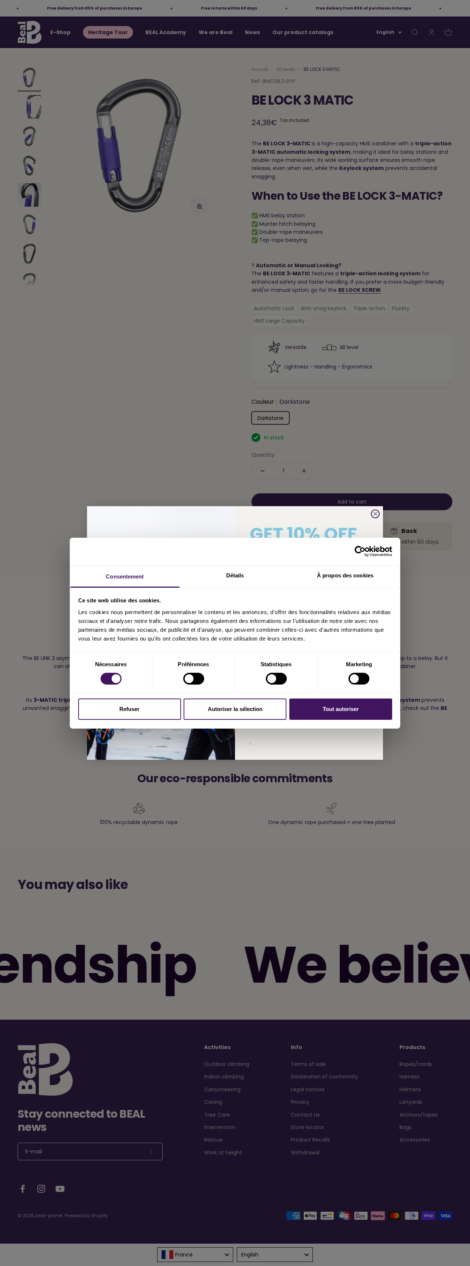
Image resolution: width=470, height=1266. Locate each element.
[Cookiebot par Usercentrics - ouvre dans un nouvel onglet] (360, 551)
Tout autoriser (341, 709)
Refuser (129, 709)
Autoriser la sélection (235, 709)
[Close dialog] (375, 514)
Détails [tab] (235, 575)
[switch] (193, 679)
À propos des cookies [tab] (345, 575)
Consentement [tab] (125, 576)
